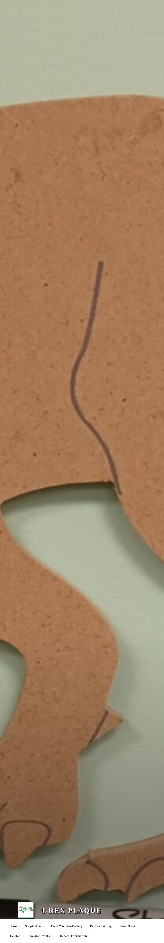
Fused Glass (127, 926)
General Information (73, 936)
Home (13, 926)
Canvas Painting (101, 926)
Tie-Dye (15, 936)
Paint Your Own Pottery (66, 926)
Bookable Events (39, 936)
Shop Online (33, 926)
